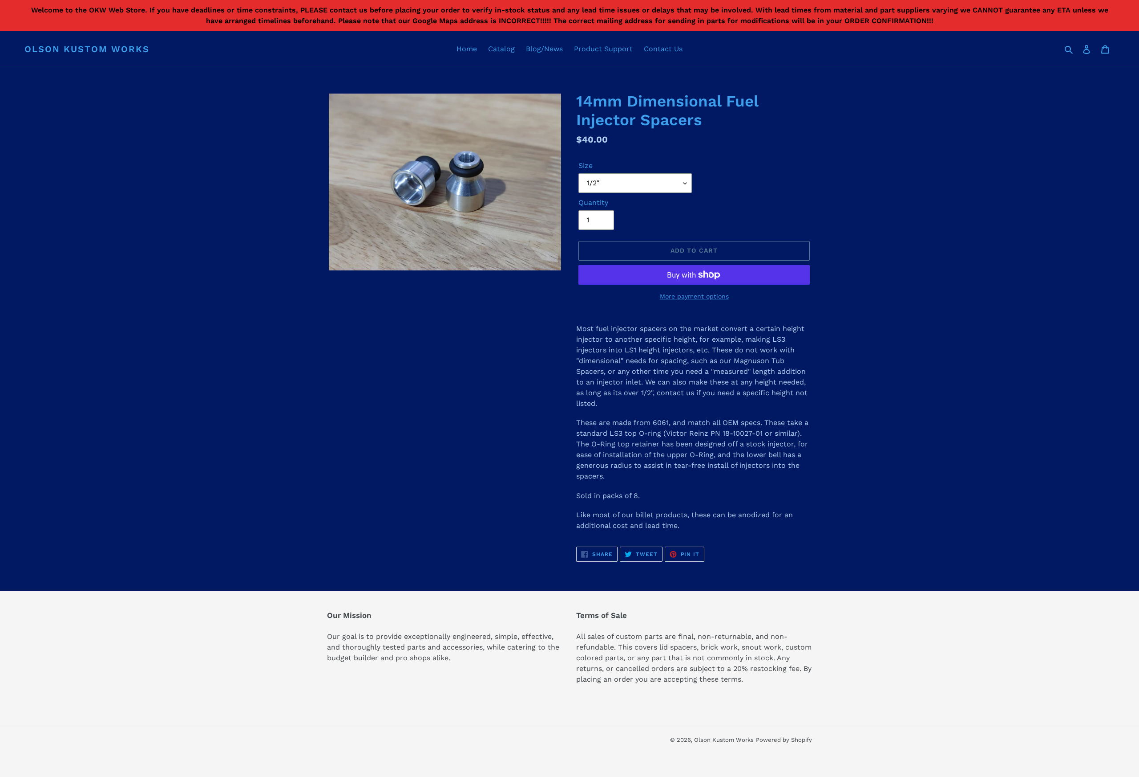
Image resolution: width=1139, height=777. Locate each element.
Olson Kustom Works (86, 49)
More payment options (694, 296)
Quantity (593, 202)
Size (585, 165)
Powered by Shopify (784, 739)
